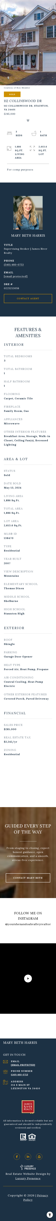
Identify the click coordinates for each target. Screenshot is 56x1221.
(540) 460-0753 (14, 264)
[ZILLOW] (39, 1157)
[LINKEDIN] (28, 1157)
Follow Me (28, 934)
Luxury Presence (28, 1178)
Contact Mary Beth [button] (28, 877)
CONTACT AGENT (28, 298)
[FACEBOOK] (17, 1157)
